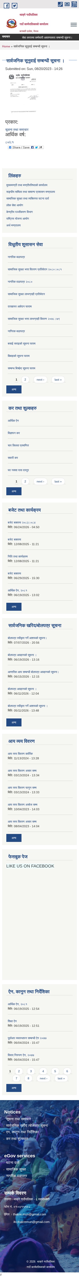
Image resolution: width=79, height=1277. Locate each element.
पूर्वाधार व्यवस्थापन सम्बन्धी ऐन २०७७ (27, 1038)
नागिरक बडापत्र (16, 331)
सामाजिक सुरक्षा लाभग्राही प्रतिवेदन (26, 294)
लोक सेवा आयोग (15, 205)
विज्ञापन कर (14, 433)
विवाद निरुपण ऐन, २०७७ (21, 1055)
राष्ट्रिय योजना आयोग (17, 218)
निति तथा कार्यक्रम (18, 556)
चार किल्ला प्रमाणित (18, 445)
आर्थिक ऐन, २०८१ (17, 590)
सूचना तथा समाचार (16, 129)
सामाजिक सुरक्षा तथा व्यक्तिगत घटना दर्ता (27, 198)
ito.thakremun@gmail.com (31, 1222)
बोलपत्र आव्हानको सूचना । (22, 655)
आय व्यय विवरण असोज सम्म (22, 804)
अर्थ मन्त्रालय (13, 225)
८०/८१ (9, 142)
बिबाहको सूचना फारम (18, 356)
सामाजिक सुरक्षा (16, 1169)
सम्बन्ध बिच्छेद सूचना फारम (21, 368)
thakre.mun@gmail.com (29, 1214)
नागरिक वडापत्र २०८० (20, 281)
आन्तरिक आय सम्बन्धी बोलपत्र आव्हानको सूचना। (33, 672)
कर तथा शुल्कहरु (17, 1139)
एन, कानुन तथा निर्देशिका (22, 1132)
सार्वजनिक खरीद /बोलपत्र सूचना (27, 1126)
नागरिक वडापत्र (16, 1176)
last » (58, 379)
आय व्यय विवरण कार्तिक (20, 753)
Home (6, 46)
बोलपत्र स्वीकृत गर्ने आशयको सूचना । (28, 706)
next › (40, 379)
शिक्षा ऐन (12, 1021)
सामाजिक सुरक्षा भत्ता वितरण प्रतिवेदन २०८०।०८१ (35, 269)
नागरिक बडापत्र (16, 257)
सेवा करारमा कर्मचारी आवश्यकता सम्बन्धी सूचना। (41, 37)
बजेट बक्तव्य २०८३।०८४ (22, 522)
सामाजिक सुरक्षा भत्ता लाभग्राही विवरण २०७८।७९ (34, 318)
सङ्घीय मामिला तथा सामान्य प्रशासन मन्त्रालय (30, 191)
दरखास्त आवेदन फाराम (20, 306)
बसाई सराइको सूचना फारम (21, 343)
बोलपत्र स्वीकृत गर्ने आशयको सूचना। (27, 638)
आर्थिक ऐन (13, 420)
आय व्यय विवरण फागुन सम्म (22, 787)
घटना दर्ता (12, 1163)
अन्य (14, 389)
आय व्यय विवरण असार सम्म (22, 770)
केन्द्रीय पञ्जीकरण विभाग (19, 212)
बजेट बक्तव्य (14, 539)
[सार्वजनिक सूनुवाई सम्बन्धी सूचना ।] (23, 95)
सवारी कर (13, 457)
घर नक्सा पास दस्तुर (18, 470)
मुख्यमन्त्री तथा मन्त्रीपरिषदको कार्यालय (26, 185)
